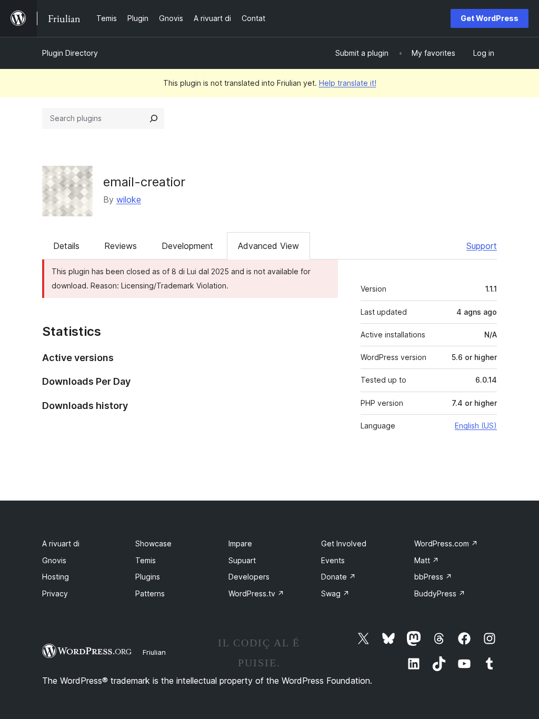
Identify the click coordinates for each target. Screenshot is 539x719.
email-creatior (144, 181)
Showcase (153, 543)
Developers (249, 576)
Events (333, 560)
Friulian (154, 652)
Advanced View (268, 246)
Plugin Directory (70, 52)
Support (481, 246)
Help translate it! (347, 82)
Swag (335, 593)
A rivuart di (60, 543)
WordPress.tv (256, 593)
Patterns (150, 593)
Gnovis (54, 560)
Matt (426, 560)
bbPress (433, 576)
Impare (240, 543)
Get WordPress (489, 18)
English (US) (476, 425)
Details (66, 246)
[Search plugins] (153, 118)
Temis (145, 560)
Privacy (55, 593)
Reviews (120, 246)
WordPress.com (446, 543)
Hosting (55, 576)
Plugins (147, 576)
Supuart (242, 560)
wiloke (128, 199)
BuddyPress (439, 593)
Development (187, 246)
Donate (338, 576)
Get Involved (343, 543)
